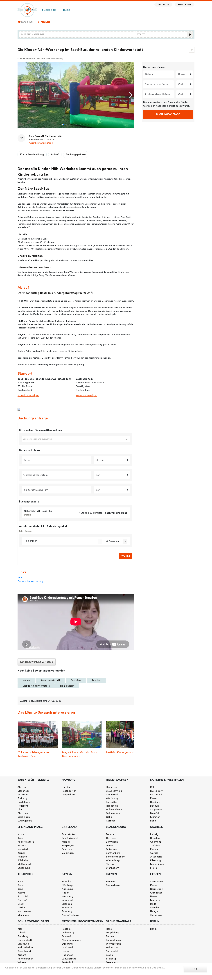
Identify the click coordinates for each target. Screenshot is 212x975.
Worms (22, 845)
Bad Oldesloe (25, 947)
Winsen (22, 962)
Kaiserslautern (26, 842)
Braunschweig (114, 791)
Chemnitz (155, 842)
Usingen (154, 911)
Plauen (154, 849)
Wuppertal (156, 809)
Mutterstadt (25, 864)
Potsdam (111, 834)
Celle (109, 817)
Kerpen (21, 853)
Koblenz (22, 834)
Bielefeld (155, 813)
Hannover (111, 787)
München (67, 881)
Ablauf (55, 154)
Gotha (21, 907)
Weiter (125, 556)
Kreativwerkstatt (50, 680)
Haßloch (22, 856)
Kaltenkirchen (25, 958)
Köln (152, 787)
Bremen (110, 881)
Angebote (49, 10)
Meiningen (23, 915)
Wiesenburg (113, 860)
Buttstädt (23, 896)
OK (195, 969)
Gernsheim (156, 915)
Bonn (153, 820)
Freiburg (22, 798)
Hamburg (67, 787)
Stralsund (67, 944)
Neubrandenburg (71, 940)
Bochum (155, 806)
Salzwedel (112, 951)
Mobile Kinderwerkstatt (36, 686)
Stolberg (111, 958)
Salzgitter (111, 802)
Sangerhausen (114, 940)
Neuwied (23, 849)
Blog (66, 10)
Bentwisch (112, 842)
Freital (154, 868)
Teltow (110, 864)
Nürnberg (67, 885)
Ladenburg (24, 868)
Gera (20, 885)
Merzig (66, 842)
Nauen (109, 845)
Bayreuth (67, 907)
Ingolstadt (68, 900)
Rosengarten (69, 791)
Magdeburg (112, 932)
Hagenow (67, 955)
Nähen (26, 680)
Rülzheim (23, 860)
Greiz (21, 904)
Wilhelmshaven (114, 809)
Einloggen (163, 4)
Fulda (153, 904)
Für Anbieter (43, 22)
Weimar (22, 892)
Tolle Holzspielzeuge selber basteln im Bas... (33, 754)
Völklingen (68, 853)
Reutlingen (24, 817)
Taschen (96, 680)
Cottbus (110, 838)
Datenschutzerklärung (30, 581)
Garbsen (110, 820)
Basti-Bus (76, 680)
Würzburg (67, 896)
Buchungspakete (76, 154)
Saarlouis (67, 849)
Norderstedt (25, 940)
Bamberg (67, 911)
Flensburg (23, 936)
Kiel (20, 929)
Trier (20, 838)
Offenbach (156, 892)
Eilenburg (155, 860)
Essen (153, 798)
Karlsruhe (23, 794)
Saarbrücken (69, 834)
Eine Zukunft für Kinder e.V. (45, 136)
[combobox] (77, 34)
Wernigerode (113, 944)
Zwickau (155, 845)
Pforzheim (23, 813)
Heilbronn (23, 806)
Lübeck (22, 932)
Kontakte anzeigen (28, 395)
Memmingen (157, 864)
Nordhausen (25, 911)
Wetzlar (154, 907)
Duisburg (155, 802)
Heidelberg (24, 802)
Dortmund (156, 794)
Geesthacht (24, 951)
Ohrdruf (22, 900)
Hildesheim (112, 806)
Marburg (155, 900)
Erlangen (67, 904)
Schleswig (23, 944)
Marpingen (68, 845)
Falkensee (111, 849)
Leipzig (154, 834)
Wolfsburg (112, 798)
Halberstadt (113, 947)
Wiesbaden (156, 881)
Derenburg (112, 962)
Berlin (153, 929)
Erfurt (21, 881)
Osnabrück (112, 794)
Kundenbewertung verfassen (36, 662)
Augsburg (67, 889)
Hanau (154, 896)
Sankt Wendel (70, 838)
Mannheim (23, 791)
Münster (155, 817)
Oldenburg (68, 932)
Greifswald (68, 947)
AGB (20, 577)
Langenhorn (68, 794)
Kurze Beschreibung (32, 154)
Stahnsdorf (112, 868)
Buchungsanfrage (168, 114)
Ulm (20, 809)
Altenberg (156, 856)
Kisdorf (22, 955)
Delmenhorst (113, 813)
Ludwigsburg (25, 820)
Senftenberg (113, 853)
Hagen (65, 892)
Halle (109, 929)
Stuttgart (23, 787)
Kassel (153, 885)
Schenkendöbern (115, 856)
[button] (63, 124)
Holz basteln (67, 686)
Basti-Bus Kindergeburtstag (122, 752)
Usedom (66, 951)
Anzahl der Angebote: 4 (41, 143)
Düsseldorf (156, 791)
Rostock (66, 929)
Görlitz (154, 853)
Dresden (155, 838)
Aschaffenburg (70, 915)
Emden (110, 936)
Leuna (109, 955)
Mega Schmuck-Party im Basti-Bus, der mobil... (79, 754)
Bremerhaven (113, 885)
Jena (20, 889)
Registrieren (184, 4)
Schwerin (67, 936)
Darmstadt (156, 889)
